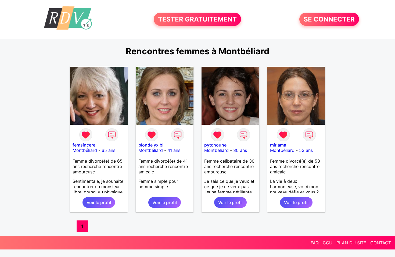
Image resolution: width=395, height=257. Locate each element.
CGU (327, 242)
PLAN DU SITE (351, 242)
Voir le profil (99, 202)
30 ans (240, 150)
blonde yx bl (150, 145)
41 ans (173, 150)
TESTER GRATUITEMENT (197, 19)
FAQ (315, 242)
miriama (278, 145)
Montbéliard (85, 150)
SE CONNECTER (329, 19)
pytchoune (215, 145)
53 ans (306, 150)
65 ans (108, 150)
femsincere (84, 145)
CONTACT (380, 242)
